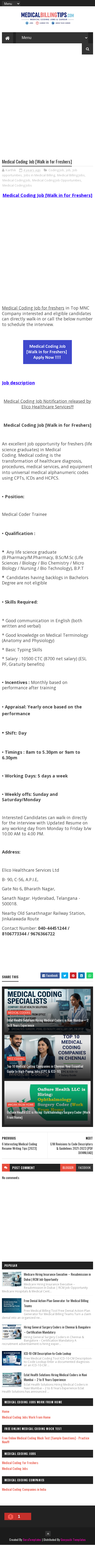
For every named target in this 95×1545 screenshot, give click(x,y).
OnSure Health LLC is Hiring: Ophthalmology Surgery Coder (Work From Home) (48, 1115)
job (68, 170)
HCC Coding (16, 1058)
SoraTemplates (32, 1539)
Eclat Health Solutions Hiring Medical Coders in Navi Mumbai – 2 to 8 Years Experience (47, 1022)
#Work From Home (21, 1104)
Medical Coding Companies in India (24, 1489)
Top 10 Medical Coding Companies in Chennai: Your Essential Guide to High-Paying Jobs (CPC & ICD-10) (45, 1069)
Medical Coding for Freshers (20, 1462)
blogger (68, 1167)
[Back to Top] (48, 1533)
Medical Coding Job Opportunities (56, 180)
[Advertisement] (47, 110)
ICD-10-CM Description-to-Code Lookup (47, 1353)
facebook (84, 1167)
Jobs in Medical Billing (39, 175)
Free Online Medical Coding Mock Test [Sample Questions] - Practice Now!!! (45, 1439)
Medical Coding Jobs (17, 185)
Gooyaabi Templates (73, 1539)
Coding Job (56, 170)
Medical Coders (19, 1012)
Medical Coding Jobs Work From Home (26, 1417)
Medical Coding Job (16, 180)
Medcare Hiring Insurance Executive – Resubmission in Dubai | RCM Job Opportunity (57, 1277)
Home (5, 1411)
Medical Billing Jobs (71, 175)
